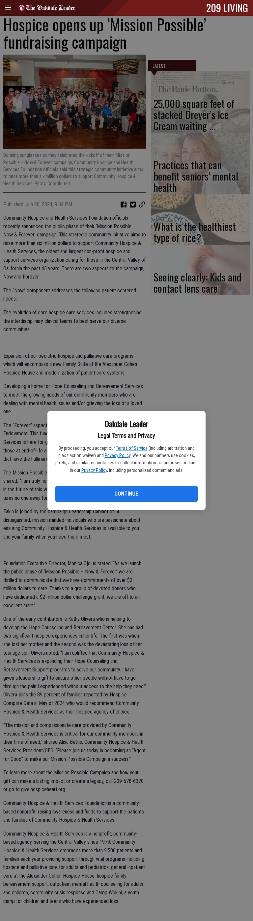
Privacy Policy (117, 455)
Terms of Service (132, 448)
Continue (126, 494)
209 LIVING (227, 7)
